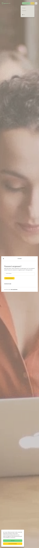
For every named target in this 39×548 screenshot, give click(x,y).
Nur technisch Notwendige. (13, 543)
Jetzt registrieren (14, 289)
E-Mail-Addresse (8, 273)
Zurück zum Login (7, 283)
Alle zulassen (13, 540)
